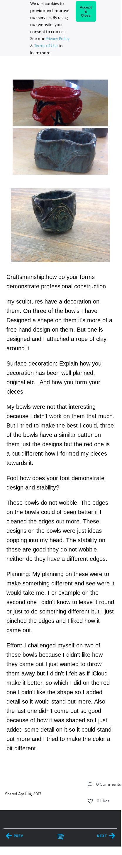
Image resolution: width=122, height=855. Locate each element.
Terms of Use (46, 45)
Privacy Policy (57, 38)
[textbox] (60, 411)
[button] (90, 784)
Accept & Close (86, 11)
